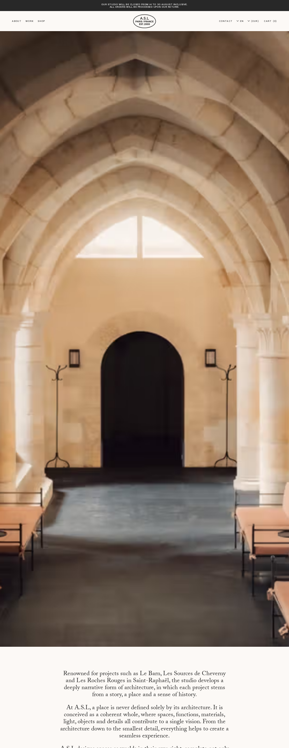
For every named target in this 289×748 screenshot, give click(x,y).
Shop (41, 21)
